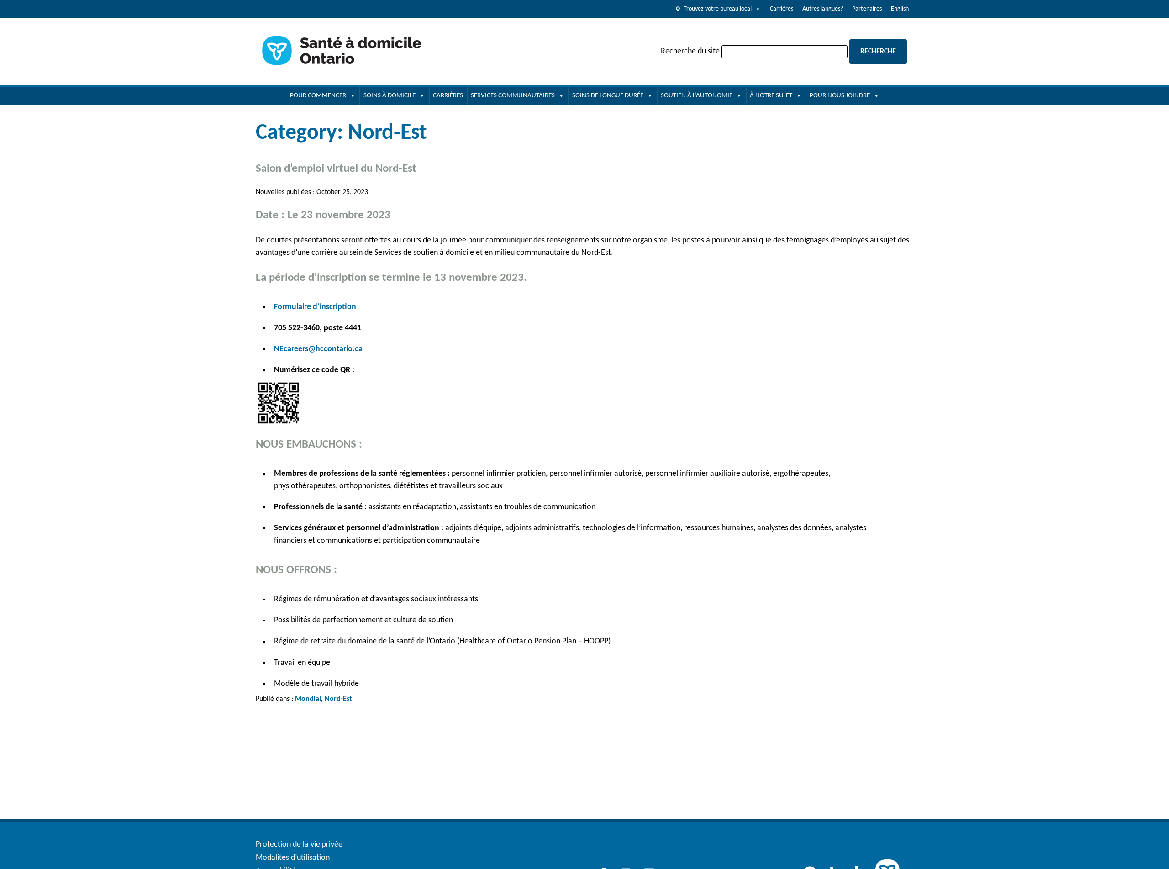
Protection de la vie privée (299, 844)
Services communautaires (513, 95)
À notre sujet (771, 95)
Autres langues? (822, 8)
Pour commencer (318, 95)
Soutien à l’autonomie (696, 95)
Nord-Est (338, 699)
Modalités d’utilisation (293, 858)
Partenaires (867, 8)
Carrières (781, 8)
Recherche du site (690, 51)
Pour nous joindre (840, 95)
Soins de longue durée (607, 95)
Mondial (308, 699)
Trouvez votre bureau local (718, 8)
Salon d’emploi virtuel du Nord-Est (336, 168)
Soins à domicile (389, 95)
